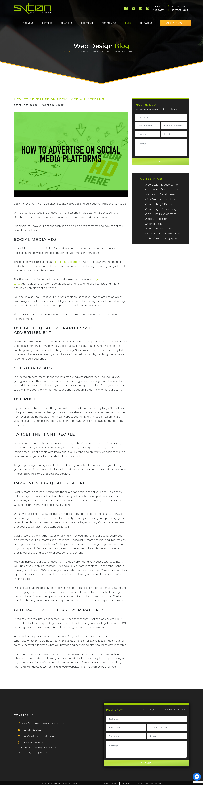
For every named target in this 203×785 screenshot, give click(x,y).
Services (47, 23)
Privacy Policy (110, 783)
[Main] (32, 8)
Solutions (66, 23)
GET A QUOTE (176, 23)
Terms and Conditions (131, 783)
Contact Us (146, 23)
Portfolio (87, 23)
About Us (28, 23)
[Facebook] (126, 8)
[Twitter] (133, 8)
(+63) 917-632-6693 (178, 6)
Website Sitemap (154, 783)
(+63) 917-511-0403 (178, 10)
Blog (128, 23)
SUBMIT (160, 161)
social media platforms (68, 261)
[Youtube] (147, 8)
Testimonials (109, 23)
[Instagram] (140, 8)
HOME (67, 52)
